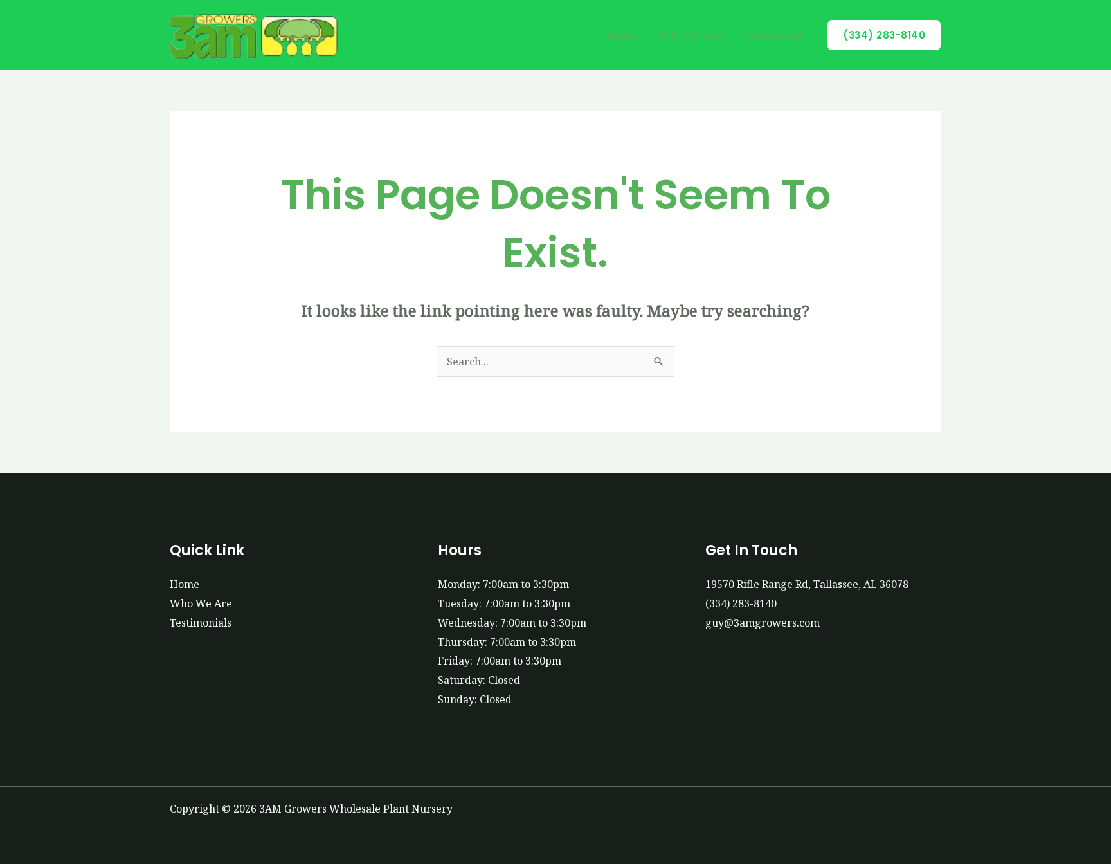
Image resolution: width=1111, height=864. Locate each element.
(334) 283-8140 (741, 603)
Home (623, 35)
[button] (884, 35)
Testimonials (773, 35)
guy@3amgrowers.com (762, 623)
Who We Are (690, 35)
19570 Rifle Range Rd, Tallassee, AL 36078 (806, 584)
